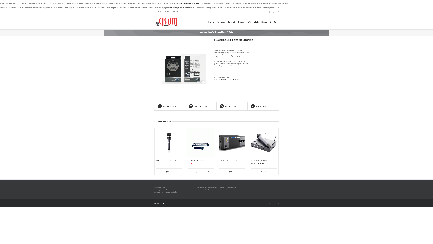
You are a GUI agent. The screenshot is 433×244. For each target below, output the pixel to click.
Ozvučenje (224, 79)
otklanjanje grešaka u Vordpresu (188, 3)
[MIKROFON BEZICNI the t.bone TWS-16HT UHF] (263, 142)
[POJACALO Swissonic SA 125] (232, 142)
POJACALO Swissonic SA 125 (230, 161)
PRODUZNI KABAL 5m (197, 161)
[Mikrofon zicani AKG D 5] (169, 142)
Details (170, 172)
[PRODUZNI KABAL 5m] (200, 142)
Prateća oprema (234, 79)
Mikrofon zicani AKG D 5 (166, 161)
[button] (275, 21)
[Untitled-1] (182, 67)
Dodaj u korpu (193, 172)
